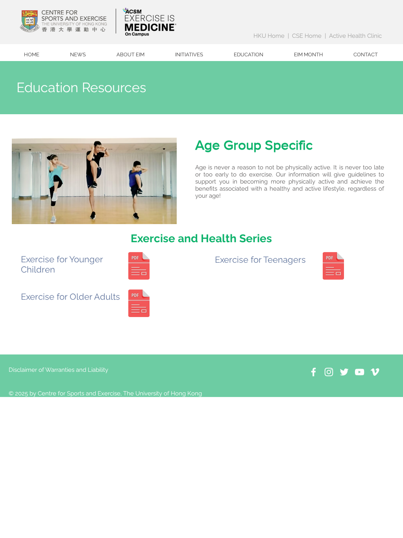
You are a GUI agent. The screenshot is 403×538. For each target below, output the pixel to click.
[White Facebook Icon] (313, 372)
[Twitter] (344, 372)
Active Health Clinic (355, 35)
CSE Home (307, 35)
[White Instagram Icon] (329, 372)
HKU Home (269, 35)
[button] (130, 54)
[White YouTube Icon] (359, 372)
